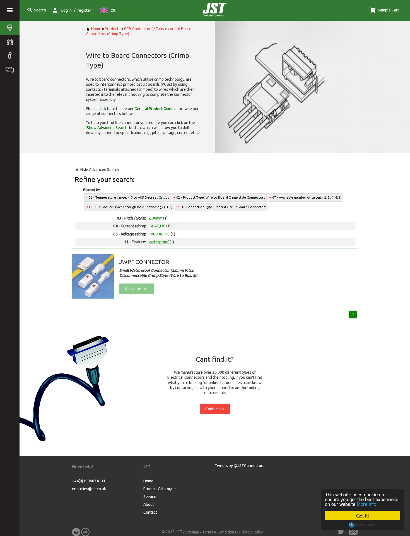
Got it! (362, 515)
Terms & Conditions (219, 532)
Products (112, 29)
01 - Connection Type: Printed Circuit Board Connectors (223, 207)
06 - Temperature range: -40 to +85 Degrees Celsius (129, 197)
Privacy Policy (251, 532)
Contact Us (214, 409)
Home (96, 29)
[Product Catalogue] (11, 28)
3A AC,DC (157, 226)
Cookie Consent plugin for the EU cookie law (363, 525)
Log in (66, 10)
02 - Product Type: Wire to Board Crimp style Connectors (220, 197)
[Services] (11, 42)
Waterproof (159, 242)
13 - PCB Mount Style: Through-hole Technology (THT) (130, 207)
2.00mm (155, 218)
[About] (11, 56)
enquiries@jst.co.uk (89, 489)
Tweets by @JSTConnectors (239, 465)
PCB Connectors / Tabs (144, 29)
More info (366, 503)
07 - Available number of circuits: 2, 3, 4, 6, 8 (306, 197)
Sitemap (192, 532)
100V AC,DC (159, 234)
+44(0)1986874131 (88, 481)
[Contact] (11, 70)
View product (136, 289)
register (84, 10)
